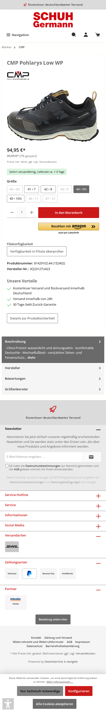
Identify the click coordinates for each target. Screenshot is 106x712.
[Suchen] (74, 35)
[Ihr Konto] (86, 35)
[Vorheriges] (10, 116)
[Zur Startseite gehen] (53, 19)
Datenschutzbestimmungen (27, 482)
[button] (68, 229)
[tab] (53, 349)
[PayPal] (29, 573)
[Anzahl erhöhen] (32, 212)
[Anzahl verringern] (12, 212)
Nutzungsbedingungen (65, 482)
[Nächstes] (95, 116)
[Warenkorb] (98, 35)
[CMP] (18, 75)
